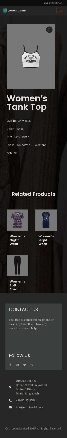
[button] (49, 29)
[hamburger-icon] (60, 10)
